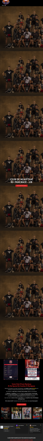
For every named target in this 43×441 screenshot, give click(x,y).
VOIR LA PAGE (5, 414)
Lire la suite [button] (17, 432)
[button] (4, 5)
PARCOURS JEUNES (37, 414)
